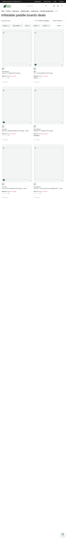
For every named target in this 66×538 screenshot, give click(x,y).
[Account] (58, 6)
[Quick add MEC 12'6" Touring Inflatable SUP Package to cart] (62, 64)
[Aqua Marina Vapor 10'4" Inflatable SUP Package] (17, 56)
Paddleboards (35, 11)
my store (46, 20)
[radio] (3, 69)
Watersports (15, 11)
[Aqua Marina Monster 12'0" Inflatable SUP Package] (49, 113)
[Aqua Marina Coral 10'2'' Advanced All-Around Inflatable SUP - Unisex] (49, 171)
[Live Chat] (62, 534)
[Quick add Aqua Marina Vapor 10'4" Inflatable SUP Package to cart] (30, 64)
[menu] (61, 6)
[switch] (39, 20)
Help (55, 1)
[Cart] (54, 6)
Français (61, 1)
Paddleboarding (25, 11)
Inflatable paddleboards (46, 11)
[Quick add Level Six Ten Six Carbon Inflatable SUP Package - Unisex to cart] (30, 180)
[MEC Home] (7, 6)
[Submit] (46, 6)
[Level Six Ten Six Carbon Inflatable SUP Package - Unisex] (17, 171)
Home (2, 11)
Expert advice (47, 1)
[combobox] (38, 6)
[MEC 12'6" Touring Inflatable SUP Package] (49, 56)
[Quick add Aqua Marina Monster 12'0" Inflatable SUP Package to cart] (62, 122)
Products (8, 11)
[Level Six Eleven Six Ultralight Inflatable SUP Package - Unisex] (17, 113)
